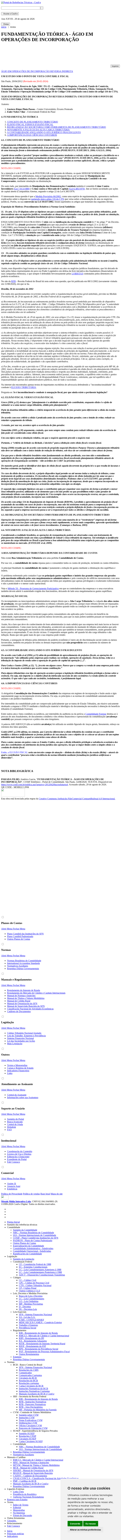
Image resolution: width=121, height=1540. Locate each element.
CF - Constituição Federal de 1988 (35, 1264)
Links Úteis (18, 1491)
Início (9, 1531)
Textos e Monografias (17, 1065)
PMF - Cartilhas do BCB (24, 1481)
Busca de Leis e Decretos (30, 1296)
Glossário (12, 1520)
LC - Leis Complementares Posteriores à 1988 (40, 1272)
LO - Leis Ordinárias (28, 1301)
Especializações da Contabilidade (28, 1246)
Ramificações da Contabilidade (27, 1253)
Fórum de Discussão (22, 1515)
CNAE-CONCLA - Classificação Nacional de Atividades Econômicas (46, 1478)
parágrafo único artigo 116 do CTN (47, 199)
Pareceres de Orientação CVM (33, 1428)
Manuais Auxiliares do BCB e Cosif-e (36, 1394)
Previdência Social (27, 1327)
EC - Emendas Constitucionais (33, 1267)
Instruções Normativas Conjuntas (34, 1391)
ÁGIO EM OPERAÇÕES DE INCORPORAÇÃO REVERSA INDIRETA (37, 71)
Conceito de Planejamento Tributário (32, 122)
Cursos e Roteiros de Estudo (20, 1068)
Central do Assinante (16, 1095)
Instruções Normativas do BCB (33, 1388)
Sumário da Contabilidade (25, 1230)
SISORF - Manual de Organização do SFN (33, 1470)
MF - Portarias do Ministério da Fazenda (38, 1409)
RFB (13, 281)
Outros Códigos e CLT (29, 1290)
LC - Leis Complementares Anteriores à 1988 (40, 1269)
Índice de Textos (20, 1505)
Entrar (5, 24)
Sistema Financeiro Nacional (20, 1038)
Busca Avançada (15, 1121)
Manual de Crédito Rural (18, 1001)
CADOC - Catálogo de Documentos (30, 1476)
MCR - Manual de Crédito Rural (28, 1468)
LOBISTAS (77, 273)
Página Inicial (13, 1222)
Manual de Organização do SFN (22, 1003)
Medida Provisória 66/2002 (48, 196)
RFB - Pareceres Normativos (32, 1404)
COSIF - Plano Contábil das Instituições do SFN (35, 1238)
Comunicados (25, 1372)
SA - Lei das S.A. (27, 1317)
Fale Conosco (13, 1162)
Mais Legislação (14, 1043)
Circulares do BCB (28, 1378)
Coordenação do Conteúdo (19, 1151)
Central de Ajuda (15, 1124)
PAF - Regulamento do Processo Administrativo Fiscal (44, 1351)
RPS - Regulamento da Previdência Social (38, 1349)
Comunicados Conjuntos (30, 1375)
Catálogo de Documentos (19, 1011)
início (3, 27)
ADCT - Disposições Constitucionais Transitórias (42, 1275)
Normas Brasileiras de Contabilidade (24, 960)
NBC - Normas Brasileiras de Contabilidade (33, 1232)
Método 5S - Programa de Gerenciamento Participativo (33, 588)
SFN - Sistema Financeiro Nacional (35, 1314)
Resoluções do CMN (29, 1370)
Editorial (17, 1507)
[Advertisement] (55, 54)
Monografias (19, 1510)
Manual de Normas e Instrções (21, 995)
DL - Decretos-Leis (28, 1309)
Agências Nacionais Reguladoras (28, 1497)
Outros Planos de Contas (18, 939)
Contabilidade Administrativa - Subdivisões (33, 1248)
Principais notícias (15, 1533)
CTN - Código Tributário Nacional (35, 1285)
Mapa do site (57, 1194)
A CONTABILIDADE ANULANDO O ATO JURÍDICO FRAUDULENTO (44, 132)
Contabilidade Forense (95, 714)
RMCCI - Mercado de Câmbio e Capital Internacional (44, 1335)
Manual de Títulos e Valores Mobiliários (25, 998)
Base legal (45, 1194)
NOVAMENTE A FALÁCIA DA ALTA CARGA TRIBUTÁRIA (38, 129)
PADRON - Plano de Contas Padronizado (32, 1240)
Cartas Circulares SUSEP (31, 1441)
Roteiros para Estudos (17, 1499)
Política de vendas (31, 1194)
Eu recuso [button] (91, 1523)
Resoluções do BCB (28, 1380)
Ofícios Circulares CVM (30, 1425)
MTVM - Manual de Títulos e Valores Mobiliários (36, 1465)
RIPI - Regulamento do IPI (31, 1338)
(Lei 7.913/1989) (22, 189)
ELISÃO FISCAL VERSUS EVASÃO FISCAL (30, 124)
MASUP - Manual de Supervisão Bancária (33, 1473)
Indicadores (12, 1536)
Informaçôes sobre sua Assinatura (22, 1097)
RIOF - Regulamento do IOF (32, 1346)
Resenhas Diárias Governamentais (23, 968)
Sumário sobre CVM (28, 1415)
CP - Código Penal (27, 1288)
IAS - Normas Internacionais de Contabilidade (34, 1235)
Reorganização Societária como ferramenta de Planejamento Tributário (56, 127)
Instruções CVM (26, 1417)
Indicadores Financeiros (18, 1070)
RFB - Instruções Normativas (32, 1401)
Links (9, 1073)
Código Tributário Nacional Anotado (24, 1033)
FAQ (9, 1129)
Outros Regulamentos (29, 1354)
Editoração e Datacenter (18, 1156)
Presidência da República (24, 1494)
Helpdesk (11, 1127)
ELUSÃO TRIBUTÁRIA (23, 387)
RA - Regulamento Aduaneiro (33, 1341)
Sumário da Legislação (23, 1259)
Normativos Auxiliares (17, 966)
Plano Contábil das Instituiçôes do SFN (25, 933)
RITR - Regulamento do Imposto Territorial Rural (42, 1343)
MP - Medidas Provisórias (31, 1304)
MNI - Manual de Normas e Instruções (31, 1462)
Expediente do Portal (17, 1159)
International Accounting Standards (23, 963)
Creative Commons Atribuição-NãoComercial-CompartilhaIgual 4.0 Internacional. (77, 798)
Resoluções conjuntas (29, 1383)
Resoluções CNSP (27, 1436)
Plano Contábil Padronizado (20, 936)
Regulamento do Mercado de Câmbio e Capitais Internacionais (36, 993)
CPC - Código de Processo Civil (34, 1283)
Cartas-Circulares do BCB (31, 1386)
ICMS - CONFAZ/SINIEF (31, 1320)
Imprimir (115, 66)
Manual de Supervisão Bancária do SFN (26, 1006)
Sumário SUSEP (27, 1433)
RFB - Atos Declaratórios (31, 1407)
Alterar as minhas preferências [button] (85, 1529)
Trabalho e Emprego (28, 1325)
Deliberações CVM (28, 1423)
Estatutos (17, 1357)
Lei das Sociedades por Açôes (21, 1041)
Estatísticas (12, 1189)
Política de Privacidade (11, 1194)
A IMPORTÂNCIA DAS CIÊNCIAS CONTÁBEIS (32, 135)
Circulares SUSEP (27, 1438)
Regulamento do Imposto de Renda (23, 990)
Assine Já (11, 1183)
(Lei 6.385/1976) (77, 189)
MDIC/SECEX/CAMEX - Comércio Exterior (40, 1322)
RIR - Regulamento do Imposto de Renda (38, 1333)
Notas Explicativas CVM (30, 1420)
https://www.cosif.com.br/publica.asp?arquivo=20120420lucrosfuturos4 (34, 784)
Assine (10, 14)
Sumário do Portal (15, 1119)
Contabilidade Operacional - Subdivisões (32, 1251)
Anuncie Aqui (13, 1186)
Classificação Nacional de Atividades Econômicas (30, 1009)
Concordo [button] (75, 1523)
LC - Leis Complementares (31, 1298)
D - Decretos (25, 1306)
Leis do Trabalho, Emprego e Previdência (26, 1035)
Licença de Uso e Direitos (19, 1154)
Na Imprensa (19, 1513)
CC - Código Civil (27, 1280)
